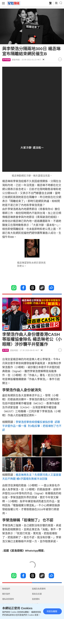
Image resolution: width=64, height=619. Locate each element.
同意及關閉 (52, 611)
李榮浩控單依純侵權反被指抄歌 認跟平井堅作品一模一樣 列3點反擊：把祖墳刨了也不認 (31, 426)
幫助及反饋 (37, 594)
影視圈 (5, 350)
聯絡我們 (6, 589)
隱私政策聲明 (8, 599)
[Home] (13, 3)
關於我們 (6, 594)
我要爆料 (36, 599)
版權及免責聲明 (39, 589)
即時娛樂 (6, 60)
